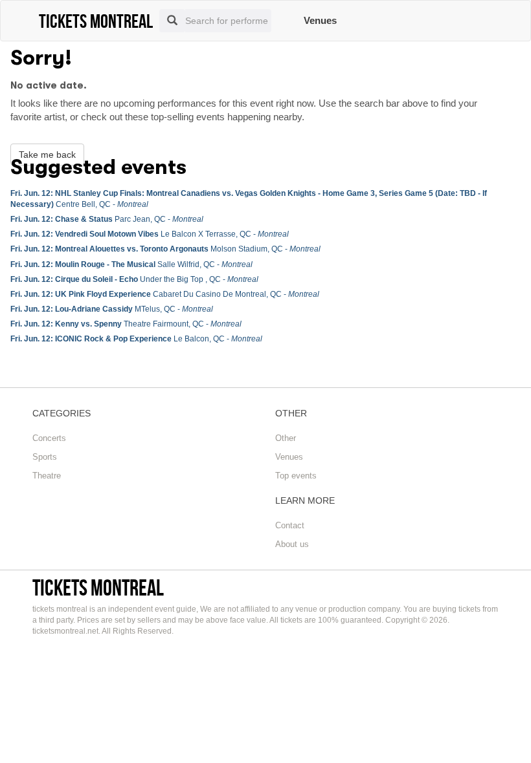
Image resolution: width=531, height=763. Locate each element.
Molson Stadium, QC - (165, 248)
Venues (320, 20)
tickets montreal (98, 587)
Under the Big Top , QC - (134, 279)
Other (285, 438)
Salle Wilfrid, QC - (131, 264)
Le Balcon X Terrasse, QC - (149, 234)
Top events (296, 475)
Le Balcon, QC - (136, 338)
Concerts (49, 438)
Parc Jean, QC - (106, 219)
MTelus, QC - (111, 309)
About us (292, 544)
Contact (289, 525)
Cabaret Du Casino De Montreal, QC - (164, 294)
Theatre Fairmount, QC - (126, 323)
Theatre (46, 475)
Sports (44, 457)
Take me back (47, 154)
